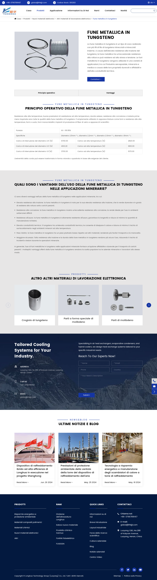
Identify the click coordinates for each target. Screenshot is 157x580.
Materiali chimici (22, 527)
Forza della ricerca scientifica (98, 534)
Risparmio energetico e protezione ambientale (25, 515)
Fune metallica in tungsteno (105, 18)
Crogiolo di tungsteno (35, 320)
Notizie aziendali (97, 551)
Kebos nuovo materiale (67, 525)
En (152, 3)
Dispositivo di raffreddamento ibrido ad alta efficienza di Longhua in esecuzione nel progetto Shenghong (34, 471)
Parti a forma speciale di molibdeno (78, 320)
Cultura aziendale (98, 541)
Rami (96, 10)
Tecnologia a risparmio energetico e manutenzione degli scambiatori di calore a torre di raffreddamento (122, 471)
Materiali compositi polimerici (28, 522)
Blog (92, 546)
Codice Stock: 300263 (66, 3)
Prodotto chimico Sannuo (64, 531)
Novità (124, 10)
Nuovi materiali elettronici (43, 18)
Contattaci (110, 10)
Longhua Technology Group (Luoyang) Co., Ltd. (45, 576)
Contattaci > (96, 79)
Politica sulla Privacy (133, 576)
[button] (8, 305)
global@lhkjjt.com (39, 3)
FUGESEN (60, 543)
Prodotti (40, 10)
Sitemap (117, 576)
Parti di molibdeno (122, 320)
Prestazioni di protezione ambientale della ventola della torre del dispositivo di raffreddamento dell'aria (77, 471)
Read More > (23, 482)
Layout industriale (98, 527)
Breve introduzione (98, 522)
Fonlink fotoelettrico (65, 538)
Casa (28, 10)
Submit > (86, 395)
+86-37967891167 (13, 3)
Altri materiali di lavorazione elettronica (74, 18)
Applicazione (56, 10)
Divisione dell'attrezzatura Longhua (63, 517)
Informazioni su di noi (78, 10)
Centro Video (96, 557)
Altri (16, 538)
